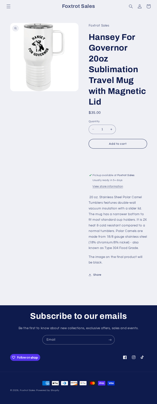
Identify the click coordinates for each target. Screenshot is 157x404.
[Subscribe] (110, 339)
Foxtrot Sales (27, 390)
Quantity (94, 121)
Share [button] (97, 274)
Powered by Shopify (47, 390)
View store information (107, 186)
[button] (8, 6)
